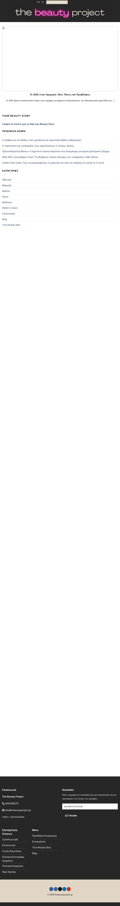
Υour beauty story (11, 225)
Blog (4, 219)
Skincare (6, 180)
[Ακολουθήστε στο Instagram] (73, 2)
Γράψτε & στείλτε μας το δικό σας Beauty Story (28, 124)
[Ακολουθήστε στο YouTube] (81, 2)
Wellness (7, 202)
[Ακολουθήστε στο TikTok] (76, 2)
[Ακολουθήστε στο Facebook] (70, 2)
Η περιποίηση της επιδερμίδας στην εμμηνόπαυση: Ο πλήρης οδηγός (38, 146)
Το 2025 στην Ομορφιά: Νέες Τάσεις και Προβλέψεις (60, 94)
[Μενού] (5, 13)
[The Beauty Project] (60, 13)
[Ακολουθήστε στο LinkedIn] (78, 2)
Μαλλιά (6, 191)
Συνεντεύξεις (8, 213)
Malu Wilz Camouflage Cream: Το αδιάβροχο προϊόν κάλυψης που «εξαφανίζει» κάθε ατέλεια (50, 157)
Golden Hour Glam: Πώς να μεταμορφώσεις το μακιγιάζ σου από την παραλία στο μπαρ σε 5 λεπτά (53, 163)
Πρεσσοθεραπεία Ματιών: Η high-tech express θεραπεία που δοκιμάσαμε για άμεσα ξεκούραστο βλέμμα (55, 151)
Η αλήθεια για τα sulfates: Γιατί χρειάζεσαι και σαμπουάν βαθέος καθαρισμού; (42, 140)
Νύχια (5, 196)
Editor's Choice (10, 208)
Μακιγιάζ (6, 185)
